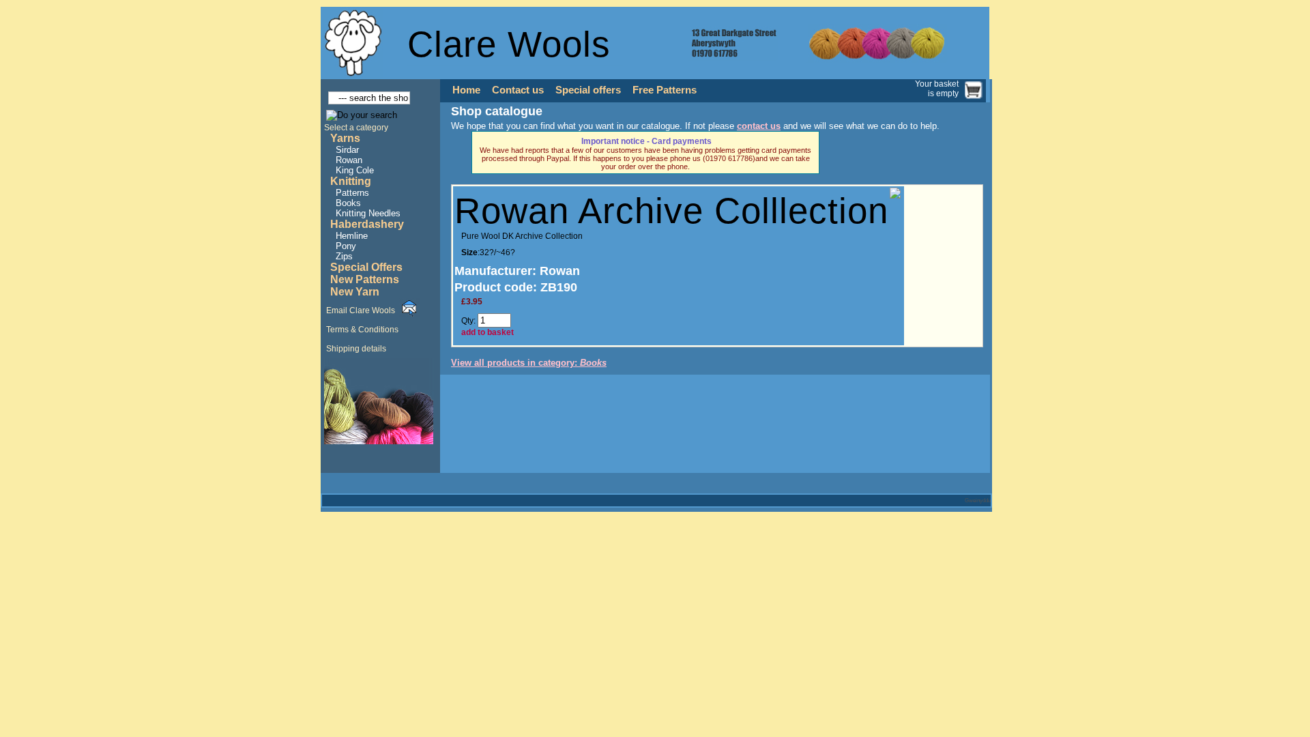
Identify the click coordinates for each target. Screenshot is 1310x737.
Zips (344, 256)
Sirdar (347, 150)
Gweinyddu (978, 500)
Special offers (588, 90)
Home (466, 90)
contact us (759, 126)
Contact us (518, 90)
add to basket (487, 332)
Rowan (349, 160)
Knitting (350, 181)
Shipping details (356, 348)
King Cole (355, 170)
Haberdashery (367, 224)
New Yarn (354, 292)
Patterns (352, 193)
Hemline (352, 236)
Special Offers (366, 267)
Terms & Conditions (362, 329)
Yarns (345, 138)
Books (348, 203)
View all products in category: (529, 363)
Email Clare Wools (360, 310)
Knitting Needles (368, 213)
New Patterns (364, 279)
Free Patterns (664, 90)
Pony (346, 246)
